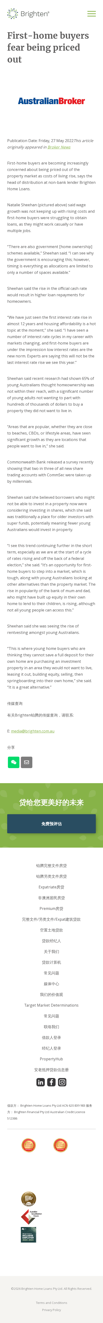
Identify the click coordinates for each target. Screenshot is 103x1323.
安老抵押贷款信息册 (51, 1069)
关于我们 (51, 951)
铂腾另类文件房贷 (51, 876)
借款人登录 (51, 1037)
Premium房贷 (51, 908)
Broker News (58, 147)
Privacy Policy (51, 1310)
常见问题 (51, 973)
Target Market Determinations (51, 1005)
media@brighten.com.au (32, 731)
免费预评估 (51, 823)
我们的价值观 (51, 994)
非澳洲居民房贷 (51, 897)
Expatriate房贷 (51, 887)
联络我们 (51, 1026)
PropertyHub (51, 1059)
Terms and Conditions (51, 1303)
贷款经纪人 (51, 940)
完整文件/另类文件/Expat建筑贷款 (51, 919)
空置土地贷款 (51, 930)
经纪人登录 (51, 1048)
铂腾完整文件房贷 (51, 865)
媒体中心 (51, 983)
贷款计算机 (51, 962)
